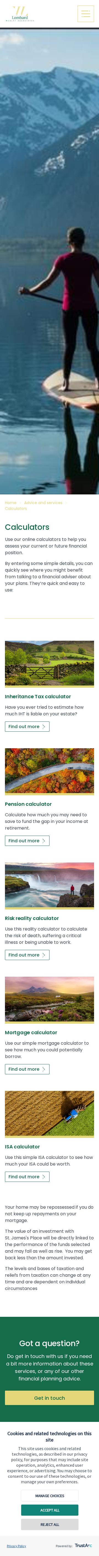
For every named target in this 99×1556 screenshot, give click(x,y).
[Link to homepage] (39, 14)
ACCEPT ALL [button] (49, 1510)
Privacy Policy (16, 1546)
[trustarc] (83, 1544)
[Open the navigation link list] (86, 14)
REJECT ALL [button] (50, 1524)
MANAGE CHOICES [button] (49, 1495)
